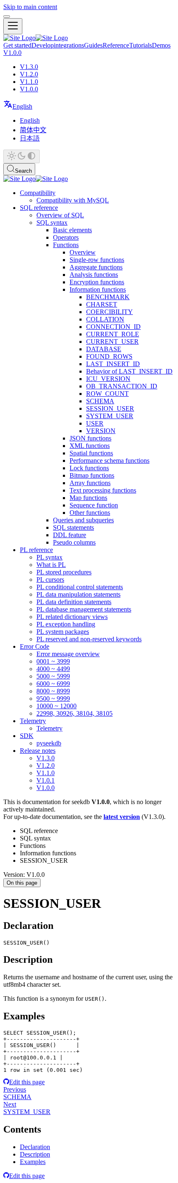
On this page (22, 883)
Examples (33, 1161)
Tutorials (140, 45)
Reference (116, 45)
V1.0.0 (29, 89)
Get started (17, 45)
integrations (69, 45)
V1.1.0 (29, 81)
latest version (121, 816)
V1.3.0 (29, 66)
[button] (17, 106)
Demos (161, 45)
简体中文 (33, 129)
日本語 (30, 138)
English (30, 120)
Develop (42, 45)
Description (35, 1154)
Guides (93, 45)
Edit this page (27, 1081)
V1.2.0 (29, 74)
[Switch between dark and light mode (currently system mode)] (21, 156)
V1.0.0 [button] (12, 52)
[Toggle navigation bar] (12, 26)
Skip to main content (30, 6)
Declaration (35, 1146)
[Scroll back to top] (6, 16)
